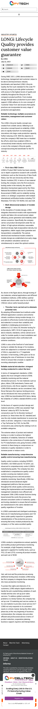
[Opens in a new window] (7, 663)
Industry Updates (9, 35)
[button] (9, 65)
